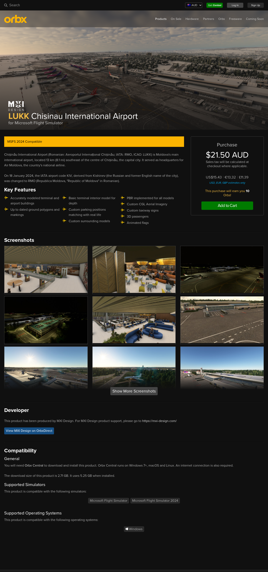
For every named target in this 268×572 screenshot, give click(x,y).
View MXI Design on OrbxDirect (29, 431)
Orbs (221, 19)
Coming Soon (255, 19)
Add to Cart (227, 205)
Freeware (235, 19)
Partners (208, 19)
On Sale (176, 19)
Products (161, 19)
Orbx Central (34, 465)
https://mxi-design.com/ (159, 421)
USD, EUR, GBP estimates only (227, 183)
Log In (235, 5)
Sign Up (255, 5)
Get (214, 5)
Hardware (192, 19)
